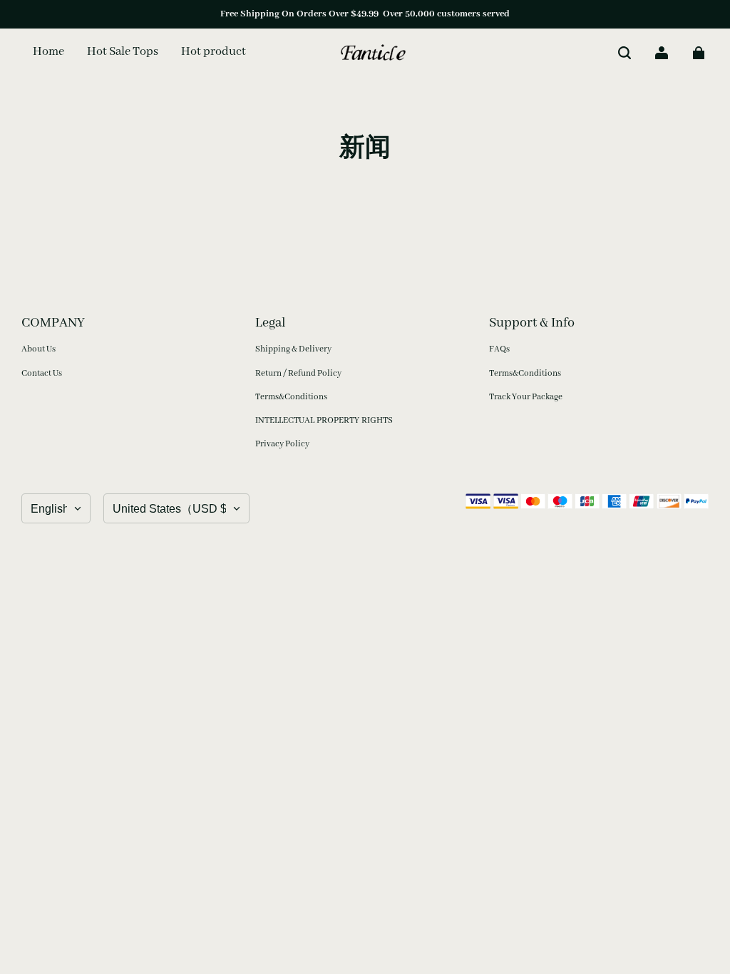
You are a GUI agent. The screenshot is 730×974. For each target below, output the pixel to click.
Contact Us (41, 373)
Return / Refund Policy (298, 373)
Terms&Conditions (291, 396)
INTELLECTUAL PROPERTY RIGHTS (324, 420)
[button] (624, 53)
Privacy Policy (282, 444)
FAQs (499, 349)
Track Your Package (525, 396)
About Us (38, 349)
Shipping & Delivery (293, 349)
